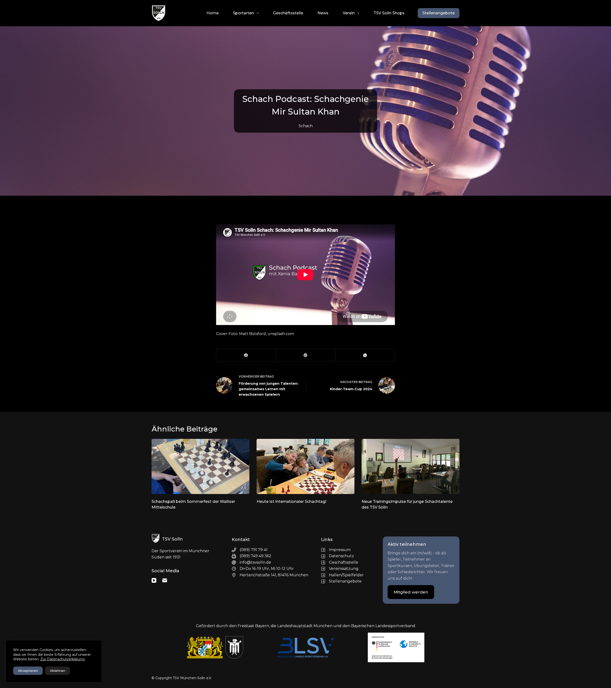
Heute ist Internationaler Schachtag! (291, 501)
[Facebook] (246, 355)
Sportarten (243, 13)
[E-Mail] (164, 580)
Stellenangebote (438, 13)
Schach (306, 126)
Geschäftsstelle (288, 13)
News (322, 13)
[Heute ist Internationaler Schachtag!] (305, 466)
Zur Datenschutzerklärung (62, 659)
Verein (349, 13)
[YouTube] (154, 580)
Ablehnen (57, 670)
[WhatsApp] (365, 355)
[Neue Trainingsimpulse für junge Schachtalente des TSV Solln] (410, 466)
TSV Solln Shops (389, 13)
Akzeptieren (28, 670)
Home (212, 13)
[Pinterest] (306, 355)
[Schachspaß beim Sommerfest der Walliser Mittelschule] (200, 466)
